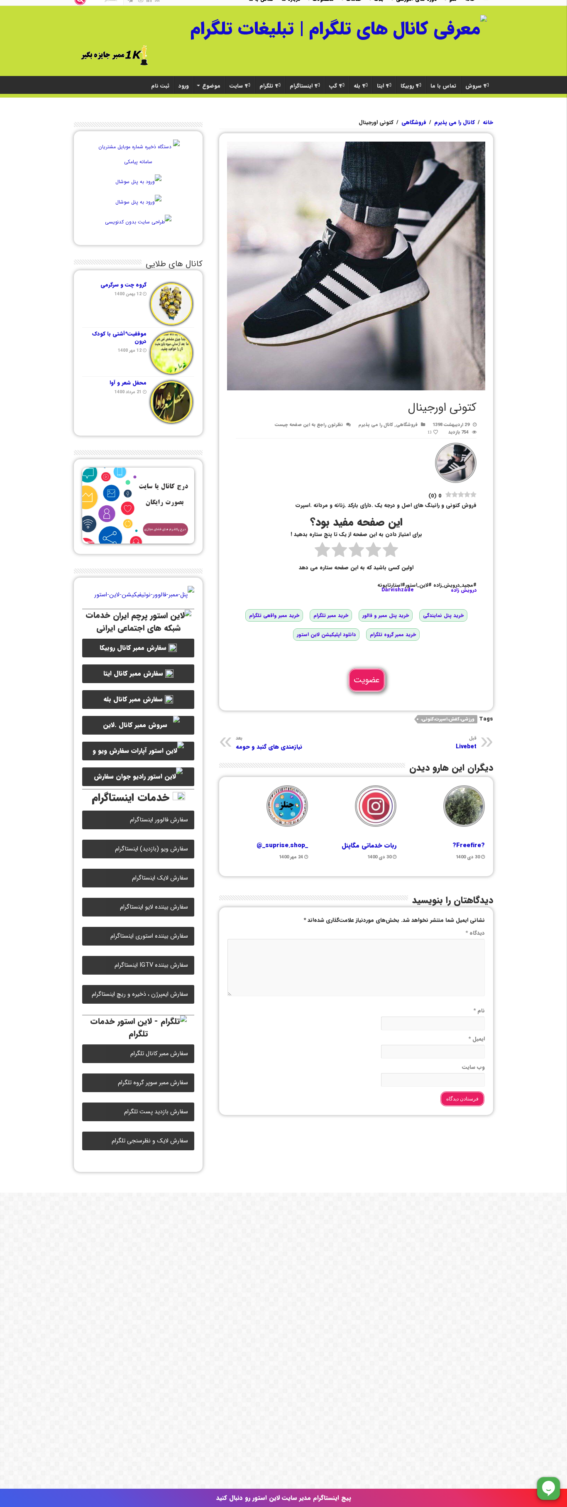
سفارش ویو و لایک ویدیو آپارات (127, 753)
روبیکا (407, 85)
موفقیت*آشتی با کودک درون (119, 337)
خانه (488, 122)
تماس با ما (443, 85)
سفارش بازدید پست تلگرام (156, 1112)
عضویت (367, 680)
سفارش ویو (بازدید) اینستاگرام (151, 849)
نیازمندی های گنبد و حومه (269, 743)
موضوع (211, 85)
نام (479, 1010)
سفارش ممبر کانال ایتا (134, 674)
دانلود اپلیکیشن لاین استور (326, 634)
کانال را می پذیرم (454, 122)
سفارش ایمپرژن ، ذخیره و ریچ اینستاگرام (140, 994)
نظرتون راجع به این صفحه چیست (309, 425)
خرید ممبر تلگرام (330, 615)
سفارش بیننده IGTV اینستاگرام (151, 965)
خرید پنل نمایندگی (443, 615)
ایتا (380, 85)
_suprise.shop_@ (282, 845)
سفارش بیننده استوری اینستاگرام (149, 936)
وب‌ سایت (473, 1067)
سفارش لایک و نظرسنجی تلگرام (150, 1141)
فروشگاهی (413, 122)
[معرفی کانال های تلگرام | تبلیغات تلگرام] (339, 28)
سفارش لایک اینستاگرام (160, 878)
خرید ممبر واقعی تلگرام (274, 615)
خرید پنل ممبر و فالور (385, 615)
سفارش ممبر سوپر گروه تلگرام (153, 1083)
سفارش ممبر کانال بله (134, 699)
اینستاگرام (301, 85)
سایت (236, 85)
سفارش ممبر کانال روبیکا (134, 648)
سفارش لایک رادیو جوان (127, 779)
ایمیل (476, 1038)
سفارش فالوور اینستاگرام (159, 820)
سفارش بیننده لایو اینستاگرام (154, 907)
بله (357, 85)
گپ (333, 85)
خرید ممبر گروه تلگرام (393, 634)
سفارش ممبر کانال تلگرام (159, 1054)
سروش (473, 85)
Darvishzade (397, 590)
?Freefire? (468, 845)
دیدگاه (475, 933)
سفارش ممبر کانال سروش (138, 725)
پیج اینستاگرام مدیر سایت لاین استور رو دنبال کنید (283, 1498)
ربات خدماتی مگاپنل (369, 845)
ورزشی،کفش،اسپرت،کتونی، (447, 719)
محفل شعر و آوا (128, 382)
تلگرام (266, 85)
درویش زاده (464, 590)
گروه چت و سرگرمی (123, 284)
